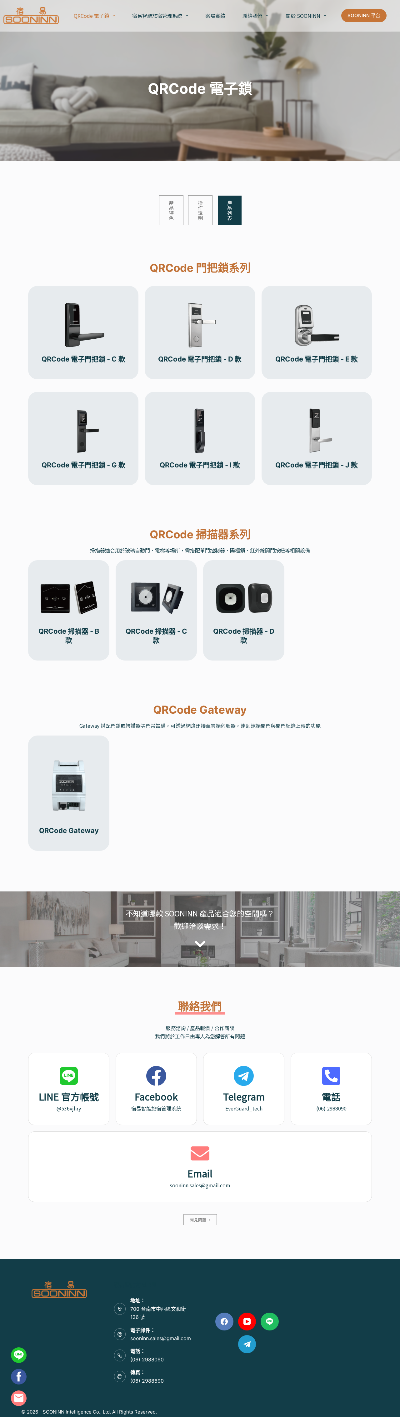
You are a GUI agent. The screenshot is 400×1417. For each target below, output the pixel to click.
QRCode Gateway (69, 830)
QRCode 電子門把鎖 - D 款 (200, 359)
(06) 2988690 (147, 1381)
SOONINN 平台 (364, 15)
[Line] (270, 1322)
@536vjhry (69, 1108)
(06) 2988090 (331, 1108)
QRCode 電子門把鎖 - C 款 (83, 359)
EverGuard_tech (243, 1108)
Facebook (156, 1096)
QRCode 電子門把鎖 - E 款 (316, 359)
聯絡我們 (252, 15)
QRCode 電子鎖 (91, 15)
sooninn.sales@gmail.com (200, 1185)
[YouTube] (247, 1322)
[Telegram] (247, 1344)
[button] (114, 15)
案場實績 (215, 15)
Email (200, 1173)
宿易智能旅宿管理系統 (157, 15)
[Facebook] (224, 1322)
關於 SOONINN (303, 15)
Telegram (244, 1096)
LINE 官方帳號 (69, 1096)
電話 (331, 1096)
